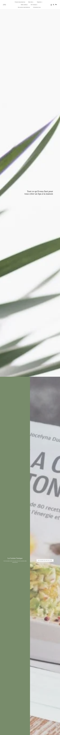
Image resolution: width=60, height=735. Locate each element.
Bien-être (30, 2)
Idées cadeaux (24, 4)
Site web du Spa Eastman (24, 7)
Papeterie (39, 2)
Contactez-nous (37, 7)
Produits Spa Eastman (20, 2)
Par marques (34, 4)
